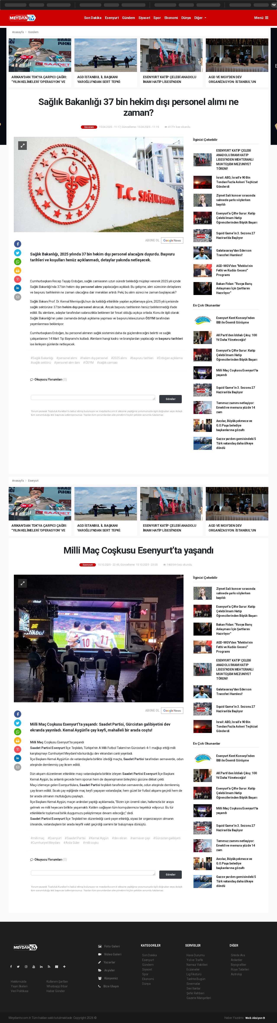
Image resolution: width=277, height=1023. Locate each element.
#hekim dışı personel (94, 358)
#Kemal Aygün (99, 838)
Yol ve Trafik (195, 960)
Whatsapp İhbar (57, 986)
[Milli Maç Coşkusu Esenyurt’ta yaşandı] (99, 638)
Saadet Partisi (41, 748)
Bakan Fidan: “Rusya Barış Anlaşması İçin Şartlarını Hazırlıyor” (234, 288)
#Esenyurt (54, 838)
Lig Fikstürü (194, 974)
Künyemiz (111, 978)
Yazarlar (109, 962)
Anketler (236, 960)
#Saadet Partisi (75, 838)
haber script (177, 1018)
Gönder (171, 399)
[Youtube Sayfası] (35, 966)
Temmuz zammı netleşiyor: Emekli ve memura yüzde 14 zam (235, 407)
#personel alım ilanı (67, 362)
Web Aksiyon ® (255, 1018)
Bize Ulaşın (111, 986)
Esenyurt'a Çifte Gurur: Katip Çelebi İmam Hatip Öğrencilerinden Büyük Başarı (236, 218)
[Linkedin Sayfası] (43, 966)
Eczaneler (193, 969)
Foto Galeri (112, 946)
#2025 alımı (119, 358)
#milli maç (37, 838)
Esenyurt (112, 18)
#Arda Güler (71, 842)
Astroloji (236, 974)
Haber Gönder (56, 991)
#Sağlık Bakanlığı (42, 358)
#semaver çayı (140, 838)
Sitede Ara (238, 955)
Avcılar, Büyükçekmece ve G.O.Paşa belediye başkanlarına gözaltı (234, 425)
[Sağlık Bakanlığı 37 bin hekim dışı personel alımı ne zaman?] (99, 184)
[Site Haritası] (58, 966)
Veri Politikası (19, 991)
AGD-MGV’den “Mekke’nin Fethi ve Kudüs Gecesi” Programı (234, 270)
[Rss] (51, 966)
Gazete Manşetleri (199, 998)
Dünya (186, 18)
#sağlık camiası (107, 362)
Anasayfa (18, 32)
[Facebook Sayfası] (12, 966)
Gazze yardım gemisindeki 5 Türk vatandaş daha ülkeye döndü (236, 443)
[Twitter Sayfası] (20, 966)
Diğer (199, 18)
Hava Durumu (196, 955)
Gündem (128, 18)
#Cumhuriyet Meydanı (45, 842)
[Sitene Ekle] (66, 966)
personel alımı (92, 287)
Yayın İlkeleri (19, 986)
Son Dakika (92, 18)
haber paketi (124, 1018)
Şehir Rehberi (195, 993)
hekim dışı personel (77, 307)
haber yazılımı (106, 1018)
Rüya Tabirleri (240, 969)
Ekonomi (171, 18)
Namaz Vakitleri (197, 964)
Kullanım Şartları (57, 981)
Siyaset (144, 18)
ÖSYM (150, 318)
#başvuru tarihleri (142, 358)
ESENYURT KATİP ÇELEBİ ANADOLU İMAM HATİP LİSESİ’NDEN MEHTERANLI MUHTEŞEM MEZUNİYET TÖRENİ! (234, 159)
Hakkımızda (18, 981)
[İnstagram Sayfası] (28, 966)
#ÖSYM (88, 362)
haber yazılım (159, 1018)
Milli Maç (37, 742)
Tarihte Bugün (196, 979)
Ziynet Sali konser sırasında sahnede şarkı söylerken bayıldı (235, 200)
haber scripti (142, 1018)
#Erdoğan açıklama (170, 358)
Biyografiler (238, 964)
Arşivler (109, 970)
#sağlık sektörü (41, 362)
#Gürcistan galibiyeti (166, 838)
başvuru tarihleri (171, 339)
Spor (157, 18)
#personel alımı (66, 358)
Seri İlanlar (194, 988)
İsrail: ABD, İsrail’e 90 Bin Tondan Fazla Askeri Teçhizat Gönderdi (237, 182)
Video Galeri (112, 954)
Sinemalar (193, 983)
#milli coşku (91, 842)
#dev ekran (119, 838)
